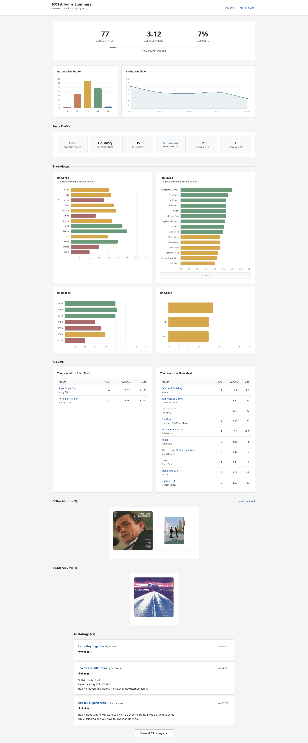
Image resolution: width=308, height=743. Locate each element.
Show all (205, 275)
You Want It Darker (173, 398)
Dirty (164, 460)
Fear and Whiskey (172, 388)
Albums (230, 7)
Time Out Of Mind (172, 429)
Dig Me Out (168, 481)
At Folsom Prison (68, 398)
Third (165, 439)
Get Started (247, 7)
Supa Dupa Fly (67, 388)
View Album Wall (247, 501)
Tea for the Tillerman (92, 668)
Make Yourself (170, 470)
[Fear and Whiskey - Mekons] (154, 597)
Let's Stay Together (91, 646)
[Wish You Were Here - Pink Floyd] (175, 530)
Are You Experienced (92, 703)
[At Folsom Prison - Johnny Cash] (133, 530)
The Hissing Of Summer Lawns (179, 450)
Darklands (167, 419)
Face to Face (169, 409)
